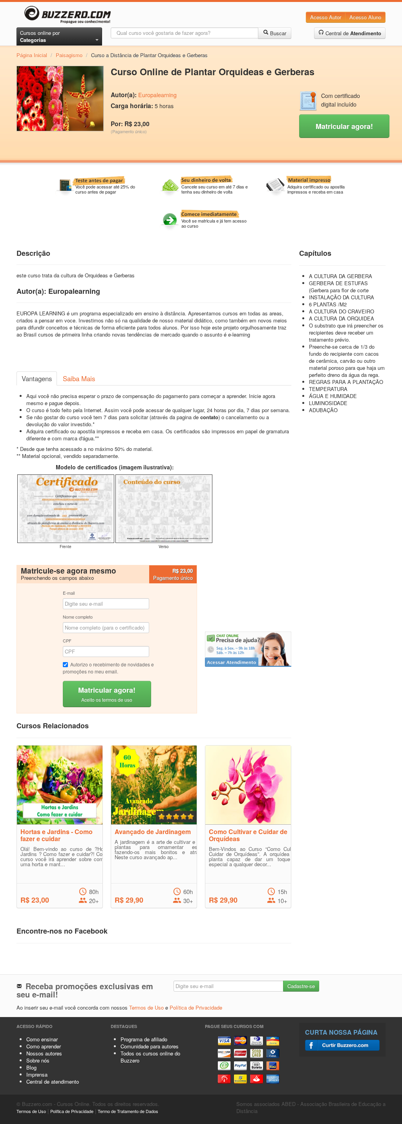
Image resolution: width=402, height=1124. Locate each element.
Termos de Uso (146, 1007)
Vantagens (37, 378)
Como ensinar (42, 1039)
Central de (352, 33)
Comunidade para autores (150, 1046)
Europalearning (157, 95)
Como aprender (43, 1046)
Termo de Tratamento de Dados (128, 1111)
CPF (67, 640)
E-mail (69, 593)
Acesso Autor (325, 17)
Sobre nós (37, 1060)
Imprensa (37, 1074)
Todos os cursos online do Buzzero (150, 1057)
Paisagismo (69, 55)
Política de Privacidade (196, 1007)
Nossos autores (44, 1053)
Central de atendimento (52, 1081)
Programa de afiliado (144, 1039)
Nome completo (78, 617)
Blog (31, 1067)
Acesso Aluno (365, 17)
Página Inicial (31, 55)
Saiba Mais (79, 378)
